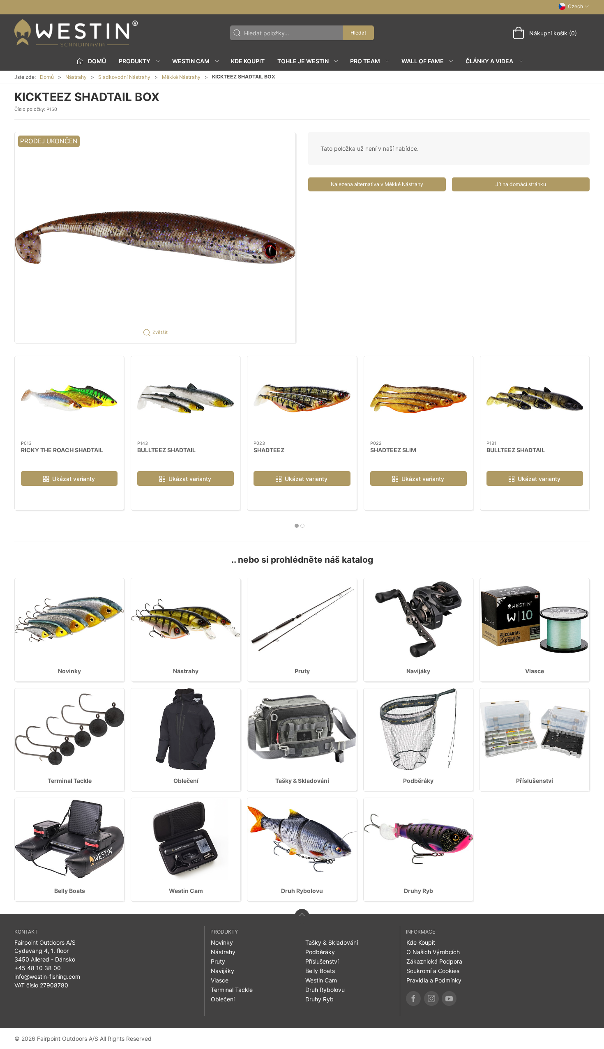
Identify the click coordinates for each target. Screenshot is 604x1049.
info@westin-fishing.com (47, 976)
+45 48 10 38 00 (37, 967)
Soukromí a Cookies (432, 970)
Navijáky (418, 670)
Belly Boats (69, 890)
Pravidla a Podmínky (433, 980)
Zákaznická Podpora (434, 961)
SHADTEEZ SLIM (393, 449)
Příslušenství (534, 780)
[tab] (297, 526)
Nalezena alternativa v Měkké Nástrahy (377, 184)
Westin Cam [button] (191, 61)
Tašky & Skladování (302, 780)
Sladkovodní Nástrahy (124, 77)
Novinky (69, 670)
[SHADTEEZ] (302, 398)
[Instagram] (431, 998)
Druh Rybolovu (302, 890)
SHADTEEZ (269, 449)
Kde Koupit (248, 61)
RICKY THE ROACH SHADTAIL (62, 449)
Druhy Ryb (418, 890)
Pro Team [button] (365, 61)
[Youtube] (449, 998)
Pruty (302, 670)
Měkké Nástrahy (181, 77)
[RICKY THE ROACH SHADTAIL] (69, 398)
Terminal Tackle (70, 780)
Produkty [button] (134, 61)
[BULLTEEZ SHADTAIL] (185, 398)
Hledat (358, 33)
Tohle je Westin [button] (303, 61)
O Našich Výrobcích (433, 951)
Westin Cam (186, 890)
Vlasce (534, 670)
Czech (575, 6)
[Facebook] (413, 998)
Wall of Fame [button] (422, 61)
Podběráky (418, 780)
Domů (47, 77)
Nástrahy (76, 77)
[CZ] (76, 32)
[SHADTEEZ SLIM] (418, 398)
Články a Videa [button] (489, 61)
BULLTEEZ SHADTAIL (166, 449)
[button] (155, 237)
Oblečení (185, 780)
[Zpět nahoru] (302, 916)
